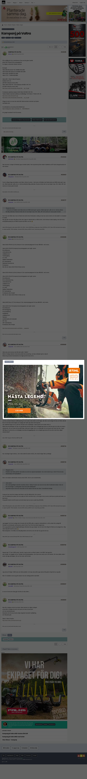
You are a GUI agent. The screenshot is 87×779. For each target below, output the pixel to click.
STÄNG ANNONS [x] (9, 361)
